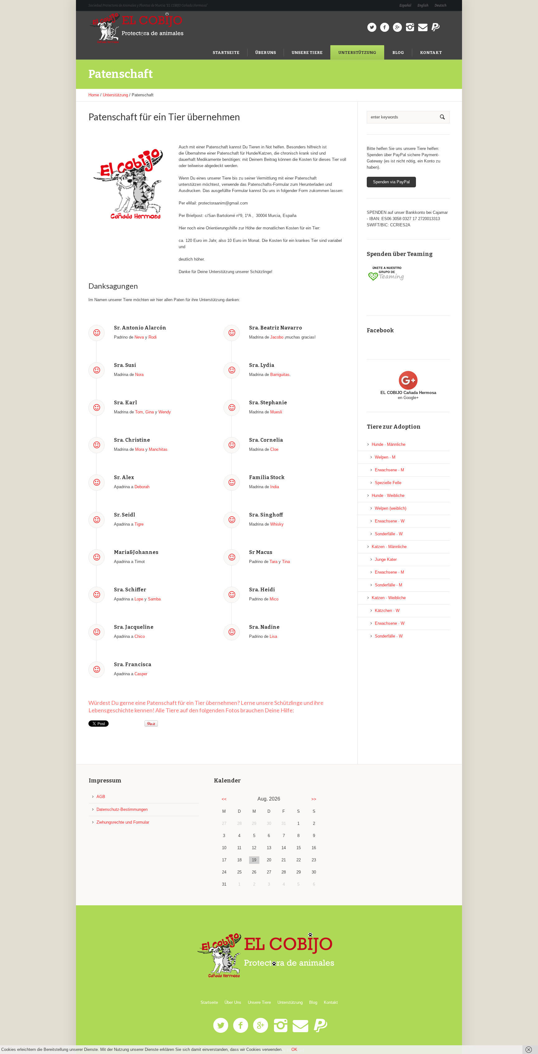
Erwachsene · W (389, 521)
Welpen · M (385, 457)
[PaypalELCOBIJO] (435, 27)
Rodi (153, 337)
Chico (139, 636)
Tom (139, 412)
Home (93, 95)
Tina (286, 561)
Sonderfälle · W (389, 534)
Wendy (164, 412)
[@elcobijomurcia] (371, 27)
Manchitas (158, 449)
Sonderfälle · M (388, 585)
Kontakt (331, 1002)
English (423, 5)
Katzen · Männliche (389, 546)
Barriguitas (280, 374)
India (274, 486)
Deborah (141, 486)
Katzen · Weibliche (389, 597)
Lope (138, 599)
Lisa (273, 636)
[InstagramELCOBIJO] (410, 27)
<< (224, 799)
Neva (139, 337)
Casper (140, 673)
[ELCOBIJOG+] (397, 27)
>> (313, 799)
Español (405, 5)
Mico (274, 599)
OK (294, 1049)
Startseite (209, 1002)
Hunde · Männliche (388, 444)
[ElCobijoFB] (384, 27)
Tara (273, 561)
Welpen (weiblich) (390, 508)
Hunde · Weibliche (388, 495)
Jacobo (276, 337)
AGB (101, 796)
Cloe (274, 449)
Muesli (276, 412)
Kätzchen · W (387, 610)
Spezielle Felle (388, 482)
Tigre (139, 524)
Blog (313, 1002)
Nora (139, 374)
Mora (139, 449)
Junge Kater (386, 559)
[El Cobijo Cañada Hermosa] (269, 955)
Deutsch (440, 5)
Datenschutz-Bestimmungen (122, 809)
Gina (149, 412)
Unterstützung (115, 95)
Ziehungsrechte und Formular (123, 822)
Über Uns (232, 1002)
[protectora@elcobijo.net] (422, 27)
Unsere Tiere (259, 1002)
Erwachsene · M (389, 470)
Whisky (277, 524)
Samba (154, 599)
